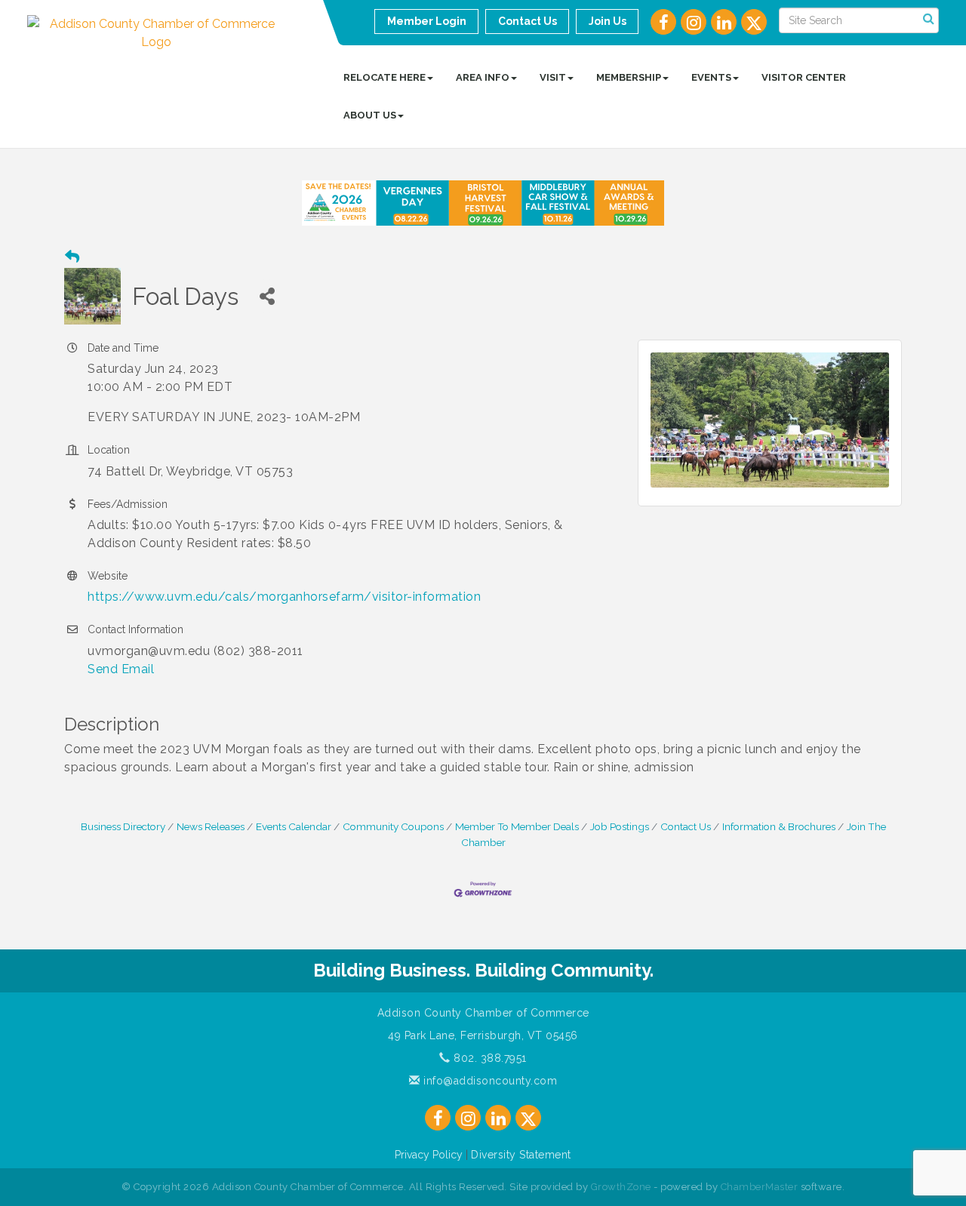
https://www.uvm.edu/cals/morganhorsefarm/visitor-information (284, 596)
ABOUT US (369, 115)
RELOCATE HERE (384, 77)
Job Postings (619, 826)
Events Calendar (293, 826)
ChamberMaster (759, 1186)
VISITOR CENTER (803, 77)
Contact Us (685, 826)
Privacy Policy (429, 1155)
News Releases (211, 826)
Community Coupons (393, 826)
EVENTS (711, 77)
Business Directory (123, 826)
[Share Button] (267, 296)
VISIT (553, 77)
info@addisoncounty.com (488, 1081)
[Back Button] (72, 257)
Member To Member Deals (517, 826)
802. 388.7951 (489, 1058)
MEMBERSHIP (628, 77)
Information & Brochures (778, 826)
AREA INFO (482, 77)
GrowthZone (621, 1186)
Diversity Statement (521, 1155)
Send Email (121, 669)
